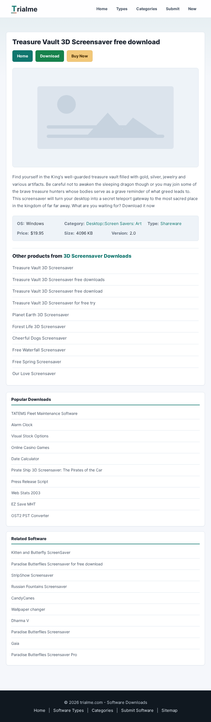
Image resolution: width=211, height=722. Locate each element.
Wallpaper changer (28, 609)
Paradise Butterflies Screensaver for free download (57, 564)
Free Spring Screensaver (36, 361)
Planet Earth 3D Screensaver (40, 314)
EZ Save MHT (23, 504)
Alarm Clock (22, 424)
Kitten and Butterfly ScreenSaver (40, 552)
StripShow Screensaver (32, 575)
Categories (146, 8)
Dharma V (20, 620)
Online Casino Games (30, 447)
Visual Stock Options (29, 436)
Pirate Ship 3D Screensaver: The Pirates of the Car (56, 470)
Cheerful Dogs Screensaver (39, 338)
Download (49, 56)
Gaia (15, 643)
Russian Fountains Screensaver (39, 586)
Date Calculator (25, 458)
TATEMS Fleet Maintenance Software (44, 413)
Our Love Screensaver (34, 373)
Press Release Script (29, 481)
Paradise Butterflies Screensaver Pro (44, 654)
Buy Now (79, 56)
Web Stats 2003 (25, 492)
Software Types (68, 710)
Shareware (171, 223)
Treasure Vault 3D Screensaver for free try (53, 303)
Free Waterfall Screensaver (39, 349)
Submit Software (137, 710)
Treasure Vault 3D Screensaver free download (57, 291)
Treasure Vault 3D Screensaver (42, 267)
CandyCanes (22, 598)
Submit (172, 8)
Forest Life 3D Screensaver (39, 326)
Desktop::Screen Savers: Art (113, 223)
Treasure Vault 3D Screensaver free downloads (58, 279)
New (192, 8)
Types (121, 8)
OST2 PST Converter (30, 515)
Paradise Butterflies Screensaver (40, 631)
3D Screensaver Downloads (97, 256)
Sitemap (169, 710)
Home (101, 8)
